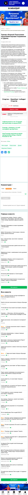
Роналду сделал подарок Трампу (11, 431)
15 (9, 262)
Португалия (13, 145)
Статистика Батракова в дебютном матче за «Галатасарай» (13, 246)
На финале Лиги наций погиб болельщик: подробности (12, 444)
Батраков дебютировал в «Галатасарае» (12, 273)
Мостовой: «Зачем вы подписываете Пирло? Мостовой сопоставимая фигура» (13, 340)
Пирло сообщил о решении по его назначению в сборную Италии (14, 359)
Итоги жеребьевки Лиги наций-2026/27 (11, 412)
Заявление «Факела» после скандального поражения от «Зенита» (12, 259)
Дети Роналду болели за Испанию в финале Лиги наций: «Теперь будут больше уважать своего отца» (13, 451)
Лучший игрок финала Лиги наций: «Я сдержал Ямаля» (13, 472)
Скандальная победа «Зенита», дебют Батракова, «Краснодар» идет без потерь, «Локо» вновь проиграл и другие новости (12, 219)
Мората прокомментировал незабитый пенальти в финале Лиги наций (11, 458)
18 (8, 408)
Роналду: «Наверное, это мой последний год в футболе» (11, 128)
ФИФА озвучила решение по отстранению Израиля (12, 406)
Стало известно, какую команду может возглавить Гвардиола (11, 393)
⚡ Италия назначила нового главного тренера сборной (13, 327)
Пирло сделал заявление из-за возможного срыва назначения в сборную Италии (12, 373)
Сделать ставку (14, 109)
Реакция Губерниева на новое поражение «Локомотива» (12, 226)
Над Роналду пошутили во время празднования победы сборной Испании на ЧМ (12, 135)
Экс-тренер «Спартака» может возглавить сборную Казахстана (12, 399)
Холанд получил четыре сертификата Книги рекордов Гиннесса (13, 296)
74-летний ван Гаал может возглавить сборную (13, 307)
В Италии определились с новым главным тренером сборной (12, 334)
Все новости (14, 287)
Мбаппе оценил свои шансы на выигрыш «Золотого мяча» (12, 465)
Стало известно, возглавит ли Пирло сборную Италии (13, 366)
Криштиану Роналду (9, 91)
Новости (7, 28)
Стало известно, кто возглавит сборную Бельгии (12, 379)
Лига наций (5, 145)
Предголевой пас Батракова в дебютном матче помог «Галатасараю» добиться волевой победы (14, 267)
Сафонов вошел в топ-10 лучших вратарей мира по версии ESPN (12, 122)
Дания (19, 145)
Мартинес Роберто (6, 148)
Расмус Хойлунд (21, 88)
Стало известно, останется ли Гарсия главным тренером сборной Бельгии (13, 386)
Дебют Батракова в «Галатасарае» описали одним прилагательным (13, 233)
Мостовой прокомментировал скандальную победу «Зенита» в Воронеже (13, 279)
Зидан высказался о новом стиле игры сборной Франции (14, 347)
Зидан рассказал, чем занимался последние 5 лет (13, 320)
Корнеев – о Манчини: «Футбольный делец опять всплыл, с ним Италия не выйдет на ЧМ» (13, 314)
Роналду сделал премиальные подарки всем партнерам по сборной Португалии (13, 418)
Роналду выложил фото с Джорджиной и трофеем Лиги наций (14, 437)
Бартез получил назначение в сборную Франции (14, 302)
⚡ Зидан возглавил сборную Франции (13, 353)
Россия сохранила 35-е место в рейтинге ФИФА (13, 425)
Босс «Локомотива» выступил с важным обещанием (12, 239)
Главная (2, 28)
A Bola (8, 141)
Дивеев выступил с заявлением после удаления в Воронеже (14, 253)
